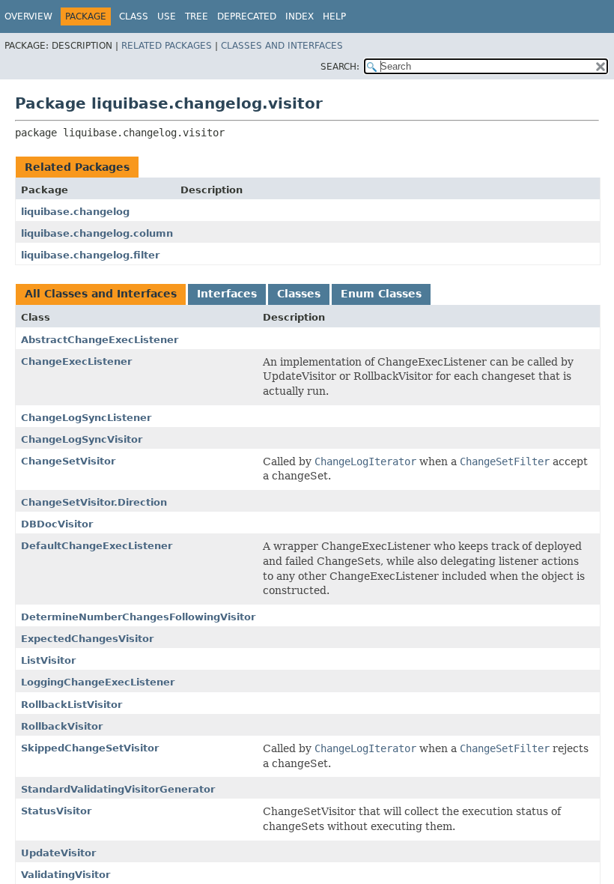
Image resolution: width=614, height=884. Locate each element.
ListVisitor (48, 660)
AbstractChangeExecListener (99, 339)
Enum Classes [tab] (381, 294)
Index (299, 16)
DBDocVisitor (57, 524)
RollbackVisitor (62, 726)
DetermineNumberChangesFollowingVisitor (138, 617)
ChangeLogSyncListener (86, 417)
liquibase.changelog (75, 211)
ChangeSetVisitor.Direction (94, 502)
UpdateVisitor (58, 853)
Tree (196, 16)
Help (334, 16)
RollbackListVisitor (71, 704)
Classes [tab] (298, 294)
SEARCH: (339, 66)
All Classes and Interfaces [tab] (101, 294)
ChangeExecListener (76, 361)
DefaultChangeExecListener (96, 545)
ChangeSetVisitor (68, 461)
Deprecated (246, 16)
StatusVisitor (56, 811)
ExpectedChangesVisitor (87, 638)
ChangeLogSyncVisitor (81, 439)
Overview (28, 16)
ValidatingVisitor (65, 874)
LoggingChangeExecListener (97, 682)
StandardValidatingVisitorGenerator (118, 789)
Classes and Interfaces (282, 45)
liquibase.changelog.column (97, 233)
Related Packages (166, 45)
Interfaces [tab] (227, 294)
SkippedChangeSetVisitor (90, 748)
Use (166, 16)
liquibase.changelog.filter (90, 255)
